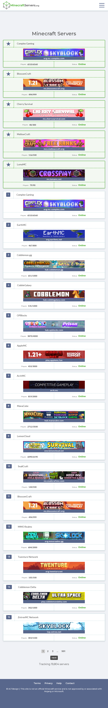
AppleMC (22, 345)
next (54, 657)
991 (63, 651)
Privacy (49, 683)
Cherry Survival (25, 104)
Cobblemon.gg (24, 255)
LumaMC (21, 164)
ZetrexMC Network (28, 617)
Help (59, 683)
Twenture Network (28, 557)
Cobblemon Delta (27, 587)
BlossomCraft (24, 73)
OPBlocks (22, 315)
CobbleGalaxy (24, 285)
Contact (70, 683)
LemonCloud (23, 436)
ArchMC (21, 375)
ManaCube (22, 406)
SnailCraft (23, 466)
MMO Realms (25, 526)
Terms (37, 683)
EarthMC (21, 225)
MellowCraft (23, 134)
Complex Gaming (25, 43)
